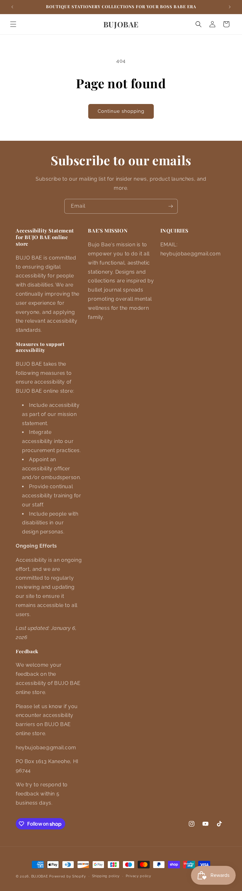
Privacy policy (138, 876)
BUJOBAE (39, 876)
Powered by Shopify (67, 876)
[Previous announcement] (12, 7)
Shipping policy (106, 876)
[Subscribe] (170, 206)
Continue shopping (121, 111)
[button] (13, 24)
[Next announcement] (230, 7)
